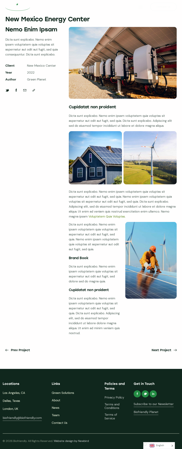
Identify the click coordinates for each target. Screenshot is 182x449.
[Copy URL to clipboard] (34, 90)
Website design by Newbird (71, 441)
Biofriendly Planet (146, 412)
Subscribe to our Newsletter (154, 404)
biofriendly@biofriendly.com (22, 418)
